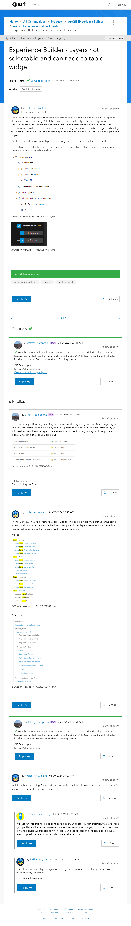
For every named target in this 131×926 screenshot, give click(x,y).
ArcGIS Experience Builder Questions (37, 26)
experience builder (25, 282)
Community (34, 4)
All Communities (34, 21)
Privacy (44, 919)
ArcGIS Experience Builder (85, 21)
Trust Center (58, 919)
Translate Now (114, 38)
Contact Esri (85, 919)
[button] (110, 108)
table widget (65, 282)
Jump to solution (40, 80)
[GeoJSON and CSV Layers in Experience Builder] (12, 318)
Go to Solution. (32, 274)
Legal (72, 919)
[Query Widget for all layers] (119, 318)
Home (14, 21)
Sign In (122, 4)
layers (47, 282)
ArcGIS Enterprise (31, 89)
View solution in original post (30, 372)
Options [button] (113, 23)
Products (56, 21)
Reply (19, 299)
